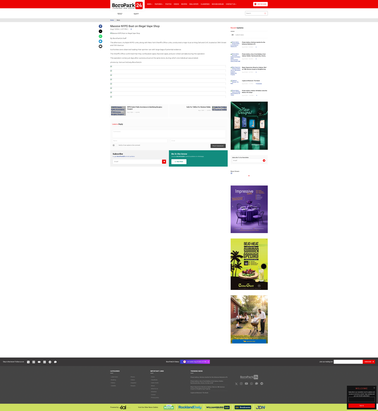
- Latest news (114, 377)
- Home (152, 377)
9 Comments (259, 83)
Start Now (179, 161)
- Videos (132, 380)
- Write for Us (154, 388)
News (149, 4)
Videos (176, 4)
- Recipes (132, 385)
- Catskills (113, 385)
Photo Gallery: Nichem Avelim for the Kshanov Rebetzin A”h (208, 377)
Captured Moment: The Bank (251, 80)
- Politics (112, 383)
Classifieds (205, 4)
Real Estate (193, 4)
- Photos (132, 377)
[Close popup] (374, 388)
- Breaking (113, 380)
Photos (168, 4)
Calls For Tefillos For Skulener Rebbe (198, 107)
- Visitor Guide (154, 383)
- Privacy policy (154, 397)
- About (152, 385)
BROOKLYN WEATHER (139, 13)
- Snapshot (133, 383)
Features (158, 4)
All (232, 35)
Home (112, 20)
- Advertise (153, 391)
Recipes (184, 4)
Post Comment (218, 146)
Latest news (239, 35)
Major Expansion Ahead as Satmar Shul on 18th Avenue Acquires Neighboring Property (254, 69)
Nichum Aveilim (218, 4)
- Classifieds (153, 380)
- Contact (153, 394)
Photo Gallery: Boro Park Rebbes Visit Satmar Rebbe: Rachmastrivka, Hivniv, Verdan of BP (254, 55)
